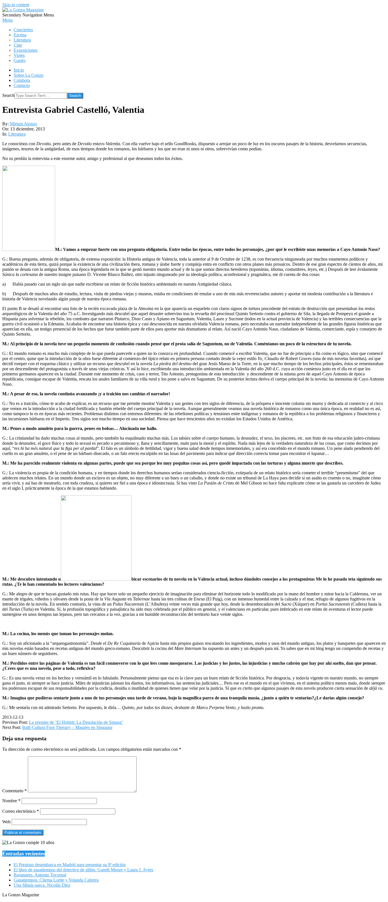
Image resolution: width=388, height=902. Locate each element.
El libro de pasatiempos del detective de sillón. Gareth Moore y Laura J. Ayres (83, 869)
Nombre (11, 800)
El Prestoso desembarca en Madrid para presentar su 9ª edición (70, 864)
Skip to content (15, 4)
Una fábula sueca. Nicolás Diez (42, 885)
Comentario (14, 790)
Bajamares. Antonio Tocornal (40, 874)
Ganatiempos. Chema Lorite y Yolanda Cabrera (56, 880)
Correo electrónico (20, 811)
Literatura (17, 134)
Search (8, 95)
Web (6, 821)
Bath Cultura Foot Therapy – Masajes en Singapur (67, 727)
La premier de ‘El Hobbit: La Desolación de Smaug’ (76, 722)
